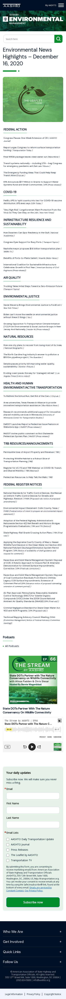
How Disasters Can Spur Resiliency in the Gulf (27, 232)
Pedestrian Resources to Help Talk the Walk (25, 477)
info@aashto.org (41, 980)
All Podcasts (12, 646)
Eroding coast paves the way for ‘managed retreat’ (29, 373)
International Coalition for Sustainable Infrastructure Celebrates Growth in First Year (30, 266)
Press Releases (19, 849)
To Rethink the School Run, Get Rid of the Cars (27, 396)
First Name (12, 803)
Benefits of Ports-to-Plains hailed (20, 258)
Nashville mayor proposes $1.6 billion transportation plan (32, 248)
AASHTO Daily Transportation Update (32, 839)
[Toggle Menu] (61, 5)
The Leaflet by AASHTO (24, 855)
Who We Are (13, 931)
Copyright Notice (52, 994)
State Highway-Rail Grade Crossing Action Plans (28, 532)
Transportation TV (21, 860)
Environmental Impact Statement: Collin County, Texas (31, 508)
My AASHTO (50, 5)
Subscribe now (33, 902)
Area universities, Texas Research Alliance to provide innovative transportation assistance (30, 404)
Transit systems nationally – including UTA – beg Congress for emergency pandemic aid (33, 164)
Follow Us (10, 961)
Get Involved (13, 941)
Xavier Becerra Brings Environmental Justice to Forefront (32, 305)
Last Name (12, 818)
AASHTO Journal (20, 844)
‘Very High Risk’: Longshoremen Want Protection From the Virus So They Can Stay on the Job (32, 211)
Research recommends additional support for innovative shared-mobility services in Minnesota (32, 413)
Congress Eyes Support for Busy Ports (23, 242)
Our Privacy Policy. (34, 890)
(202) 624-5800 (23, 980)
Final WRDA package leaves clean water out (26, 156)
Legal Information (14, 994)
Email (9, 789)
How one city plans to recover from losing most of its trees (33, 345)
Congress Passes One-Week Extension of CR (26, 138)
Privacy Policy (33, 994)
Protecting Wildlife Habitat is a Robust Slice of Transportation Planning (27, 460)
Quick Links (12, 951)
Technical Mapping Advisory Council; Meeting (26, 617)
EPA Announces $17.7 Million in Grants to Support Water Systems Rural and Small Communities (31, 183)
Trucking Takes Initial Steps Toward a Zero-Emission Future (33, 286)
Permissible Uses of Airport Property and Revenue (29, 452)
